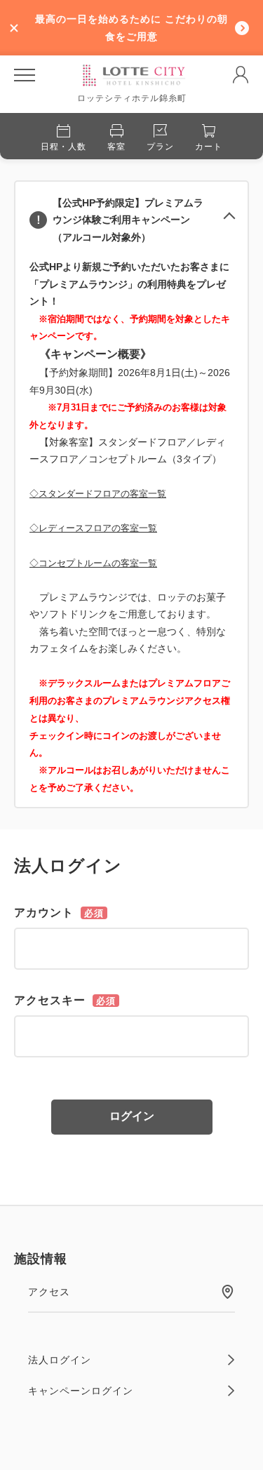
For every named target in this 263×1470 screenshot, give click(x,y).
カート (208, 147)
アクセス (49, 1291)
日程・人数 (63, 147)
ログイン (131, 1116)
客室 (116, 147)
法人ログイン (59, 1359)
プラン (160, 147)
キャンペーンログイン (80, 1390)
